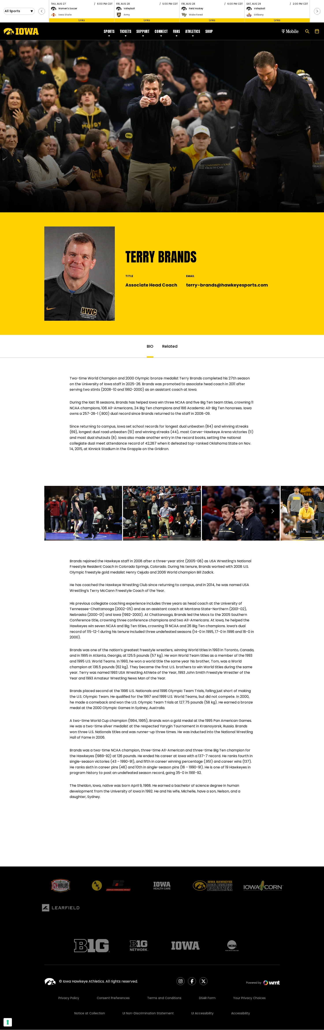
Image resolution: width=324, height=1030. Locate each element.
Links (81, 20)
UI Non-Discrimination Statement (148, 1013)
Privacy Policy (68, 998)
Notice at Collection (89, 1013)
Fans (176, 31)
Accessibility (240, 1013)
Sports (109, 31)
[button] (41, 11)
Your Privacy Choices (249, 998)
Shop (209, 31)
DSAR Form (207, 998)
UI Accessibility (202, 1013)
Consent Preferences (113, 998)
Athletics (192, 31)
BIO (150, 346)
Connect (161, 31)
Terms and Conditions (164, 998)
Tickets (125, 31)
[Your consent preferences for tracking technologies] (8, 1022)
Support (142, 31)
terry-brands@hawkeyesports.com (227, 285)
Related (169, 346)
